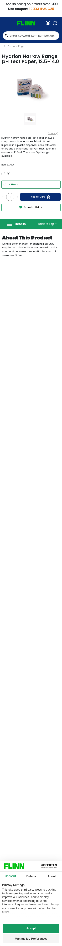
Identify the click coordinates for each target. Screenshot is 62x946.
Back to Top (46, 224)
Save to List (31, 207)
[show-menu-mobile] (4, 23)
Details (20, 224)
